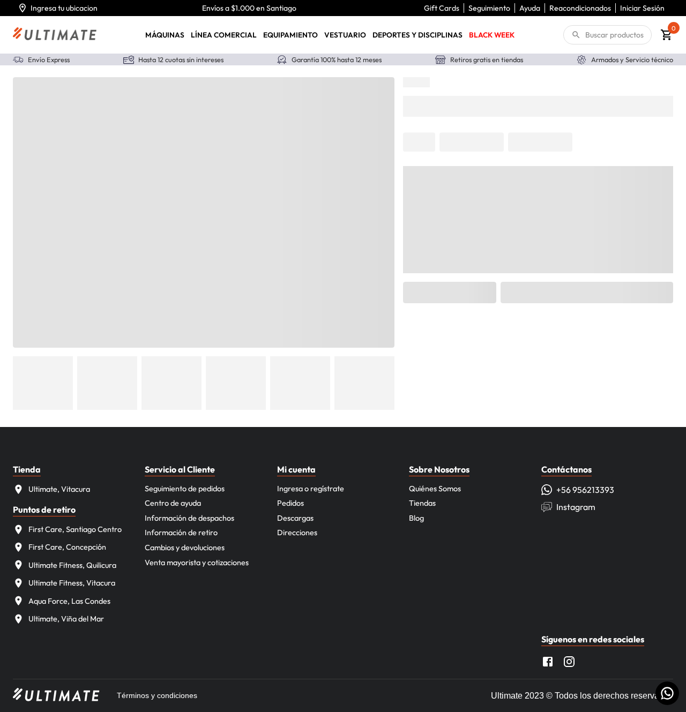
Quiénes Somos (435, 488)
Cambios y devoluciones (185, 547)
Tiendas (422, 503)
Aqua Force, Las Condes (69, 601)
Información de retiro (181, 532)
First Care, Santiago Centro (75, 529)
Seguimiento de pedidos (185, 488)
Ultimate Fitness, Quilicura (72, 565)
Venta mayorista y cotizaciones (197, 562)
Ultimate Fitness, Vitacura (71, 583)
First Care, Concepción (67, 547)
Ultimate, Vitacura (59, 489)
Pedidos (290, 503)
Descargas (295, 518)
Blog (416, 518)
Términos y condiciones (157, 695)
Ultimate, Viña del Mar (66, 619)
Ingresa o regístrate (310, 488)
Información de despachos (189, 518)
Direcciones (297, 532)
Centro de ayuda (173, 503)
